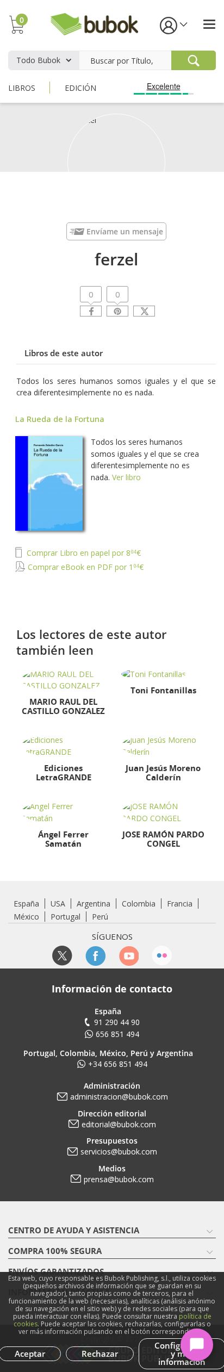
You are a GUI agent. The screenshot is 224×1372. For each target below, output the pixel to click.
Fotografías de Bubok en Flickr (162, 956)
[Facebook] (91, 311)
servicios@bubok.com (118, 1151)
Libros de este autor (63, 352)
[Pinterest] (117, 311)
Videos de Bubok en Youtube (129, 956)
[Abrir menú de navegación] (209, 24)
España (26, 903)
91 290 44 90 (117, 1022)
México (26, 916)
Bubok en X (62, 956)
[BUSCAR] (193, 60)
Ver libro (126, 477)
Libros (21, 88)
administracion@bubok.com (119, 1096)
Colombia (138, 903)
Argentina (93, 903)
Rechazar (100, 1353)
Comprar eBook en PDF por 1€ (85, 567)
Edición (80, 88)
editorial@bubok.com (119, 1124)
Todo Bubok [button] (38, 60)
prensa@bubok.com (119, 1179)
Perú (100, 916)
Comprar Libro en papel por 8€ (82, 553)
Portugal (65, 916)
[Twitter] (144, 311)
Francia (179, 903)
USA (58, 903)
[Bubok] (94, 23)
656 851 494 (117, 1034)
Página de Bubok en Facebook (95, 956)
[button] (173, 24)
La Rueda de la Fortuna (59, 418)
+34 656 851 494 (117, 1064)
